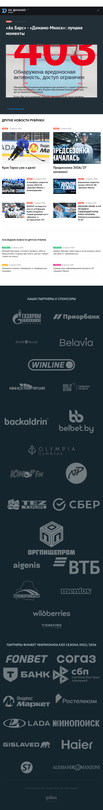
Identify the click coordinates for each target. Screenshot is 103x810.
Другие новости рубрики (23, 120)
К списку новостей (16, 109)
